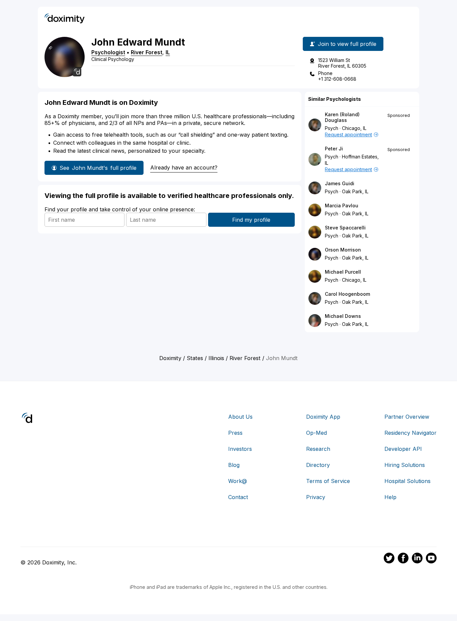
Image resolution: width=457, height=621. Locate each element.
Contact (238, 497)
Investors (240, 448)
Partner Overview (406, 416)
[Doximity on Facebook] (403, 559)
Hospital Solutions (407, 481)
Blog (234, 465)
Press (235, 432)
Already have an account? (183, 167)
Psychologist (108, 52)
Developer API (403, 448)
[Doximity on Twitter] (389, 559)
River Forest (146, 52)
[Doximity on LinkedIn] (417, 559)
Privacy (315, 497)
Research (318, 448)
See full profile (98, 167)
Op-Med (316, 432)
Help (390, 497)
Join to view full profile (347, 44)
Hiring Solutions (404, 465)
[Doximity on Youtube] (431, 559)
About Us (240, 416)
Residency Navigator (410, 432)
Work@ (237, 481)
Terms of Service (328, 481)
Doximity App (323, 416)
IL (168, 52)
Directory (318, 465)
